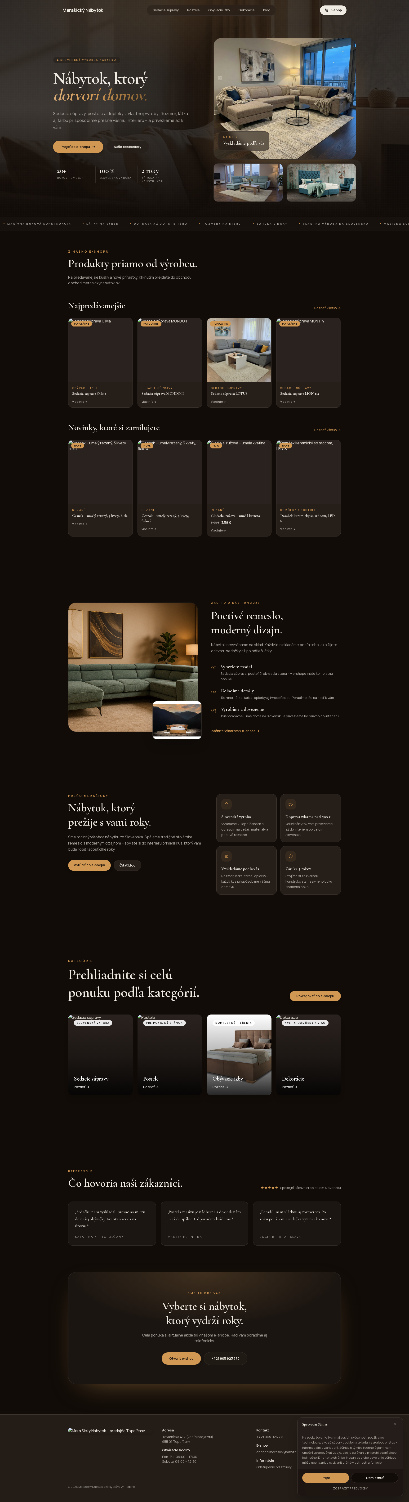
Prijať (325, 1477)
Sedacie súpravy (166, 10)
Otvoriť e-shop (181, 1358)
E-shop (336, 10)
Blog (266, 10)
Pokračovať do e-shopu (315, 996)
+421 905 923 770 (226, 1358)
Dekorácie (247, 10)
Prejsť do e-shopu (75, 146)
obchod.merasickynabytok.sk (279, 1452)
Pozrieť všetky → (327, 308)
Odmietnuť (375, 1477)
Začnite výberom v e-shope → (235, 731)
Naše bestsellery (128, 146)
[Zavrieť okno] (395, 1424)
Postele (193, 10)
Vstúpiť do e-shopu (89, 865)
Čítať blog (127, 865)
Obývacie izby (219, 10)
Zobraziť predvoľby (350, 1488)
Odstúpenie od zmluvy (273, 1467)
